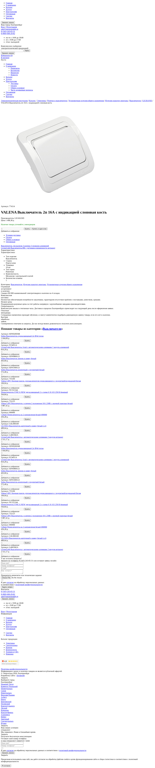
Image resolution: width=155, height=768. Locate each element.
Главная (9, 3)
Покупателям (11, 12)
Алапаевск (5, 715)
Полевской (5, 704)
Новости (14, 75)
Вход (3, 27)
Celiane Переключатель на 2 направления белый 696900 (24, 415)
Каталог (9, 7)
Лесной (4, 708)
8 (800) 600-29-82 (8, 33)
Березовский (6, 702)
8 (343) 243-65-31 (8, 31)
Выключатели (135, 101)
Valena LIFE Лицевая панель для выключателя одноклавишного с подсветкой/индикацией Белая (41, 381)
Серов (3, 691)
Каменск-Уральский (9, 686)
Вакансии (15, 73)
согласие (10, 582)
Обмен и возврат (18, 88)
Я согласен (6, 766)
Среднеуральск (7, 721)
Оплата (14, 86)
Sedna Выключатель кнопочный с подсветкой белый (22, 370)
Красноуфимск (7, 712)
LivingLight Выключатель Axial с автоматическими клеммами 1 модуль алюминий (35, 347)
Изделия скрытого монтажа (116, 101)
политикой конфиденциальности (29, 585)
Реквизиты (15, 68)
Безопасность (11, 650)
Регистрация (11, 27)
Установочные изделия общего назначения (86, 101)
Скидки (9, 16)
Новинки (9, 654)
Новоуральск (6, 693)
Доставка (14, 83)
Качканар (5, 710)
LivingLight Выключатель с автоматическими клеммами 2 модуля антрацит (32, 437)
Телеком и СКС (12, 652)
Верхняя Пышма (8, 695)
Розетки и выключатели (57, 101)
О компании (11, 5)
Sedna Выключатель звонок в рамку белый (18, 358)
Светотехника (11, 645)
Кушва (3, 723)
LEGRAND (147, 101)
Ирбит (3, 717)
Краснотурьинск (8, 706)
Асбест (4, 697)
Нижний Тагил (7, 684)
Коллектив (15, 70)
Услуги (9, 9)
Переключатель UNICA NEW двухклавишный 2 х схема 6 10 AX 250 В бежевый (34, 392)
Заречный (5, 719)
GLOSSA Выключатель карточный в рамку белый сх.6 (23, 426)
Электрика (41, 101)
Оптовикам (10, 14)
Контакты (10, 18)
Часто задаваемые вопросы (22, 90)
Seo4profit (21, 676)
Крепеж (9, 648)
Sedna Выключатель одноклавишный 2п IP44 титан (22, 336)
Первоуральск (6, 689)
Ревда (3, 699)
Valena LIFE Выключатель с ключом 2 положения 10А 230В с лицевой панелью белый (37, 403)
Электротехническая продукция (14, 101)
